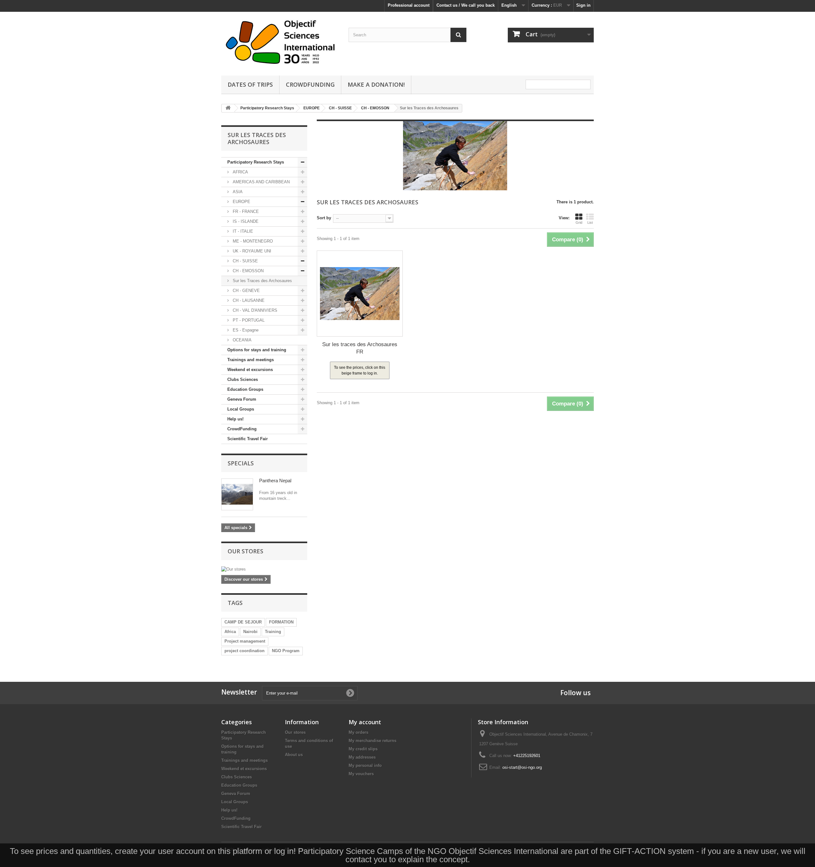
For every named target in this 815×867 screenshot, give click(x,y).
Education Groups (245, 389)
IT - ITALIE (242, 231)
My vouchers (361, 773)
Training (273, 631)
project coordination (244, 650)
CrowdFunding (242, 428)
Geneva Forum (241, 399)
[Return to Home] (228, 108)
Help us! (235, 419)
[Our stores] (264, 569)
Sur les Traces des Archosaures (261, 280)
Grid (579, 222)
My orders (358, 732)
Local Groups (240, 409)
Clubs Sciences (242, 379)
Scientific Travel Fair (247, 438)
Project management (244, 641)
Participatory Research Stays (255, 162)
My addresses (362, 757)
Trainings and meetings (250, 359)
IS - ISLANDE (245, 221)
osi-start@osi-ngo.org (522, 767)
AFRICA (239, 172)
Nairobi (250, 631)
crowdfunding (310, 84)
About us (294, 754)
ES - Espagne (245, 330)
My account (365, 722)
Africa (230, 631)
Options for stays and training (256, 349)
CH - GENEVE (245, 290)
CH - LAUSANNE (248, 300)
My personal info (365, 765)
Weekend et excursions (250, 369)
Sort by (324, 217)
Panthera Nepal (275, 480)
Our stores (245, 551)
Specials (241, 463)
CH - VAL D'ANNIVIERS (254, 310)
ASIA (237, 191)
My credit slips (363, 749)
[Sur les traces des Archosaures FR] (360, 293)
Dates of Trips (250, 84)
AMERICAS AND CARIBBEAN (260, 181)
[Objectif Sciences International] (280, 42)
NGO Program (286, 650)
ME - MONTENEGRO (252, 241)
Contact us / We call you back (465, 5)
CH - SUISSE (244, 261)
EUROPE (240, 201)
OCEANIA (241, 340)
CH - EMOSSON (247, 270)
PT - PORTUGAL (248, 320)
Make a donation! (376, 84)
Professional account (408, 5)
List (590, 222)
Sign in (583, 5)
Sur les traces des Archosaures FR (359, 348)
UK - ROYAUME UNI (251, 251)
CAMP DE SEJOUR (243, 622)
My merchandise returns (372, 740)
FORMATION (281, 622)
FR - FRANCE (245, 211)
